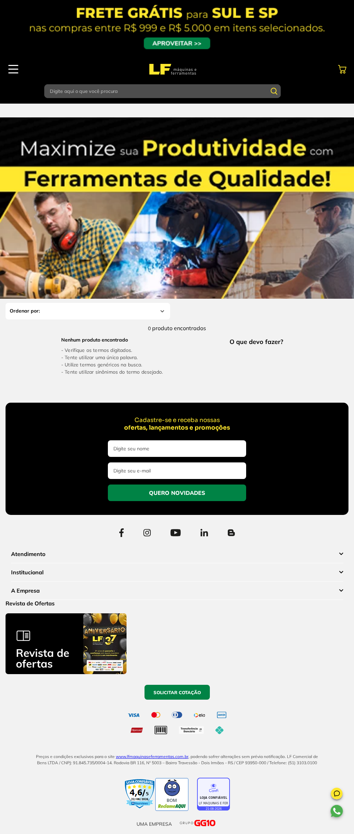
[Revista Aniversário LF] (66, 672)
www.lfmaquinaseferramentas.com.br (152, 756)
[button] (337, 795)
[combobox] (177, 91)
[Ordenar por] (88, 311)
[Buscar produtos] (274, 91)
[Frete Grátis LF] (177, 27)
